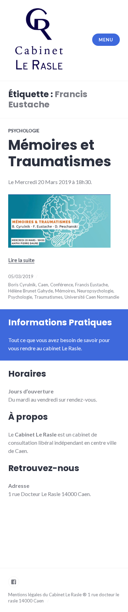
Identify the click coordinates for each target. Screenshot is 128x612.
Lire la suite (21, 260)
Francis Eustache (91, 284)
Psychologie (23, 130)
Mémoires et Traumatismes (59, 153)
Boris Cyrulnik (22, 284)
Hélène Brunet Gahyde (30, 291)
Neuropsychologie (95, 291)
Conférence (61, 284)
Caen (43, 284)
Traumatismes (48, 297)
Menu (106, 39)
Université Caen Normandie (92, 297)
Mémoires (65, 291)
